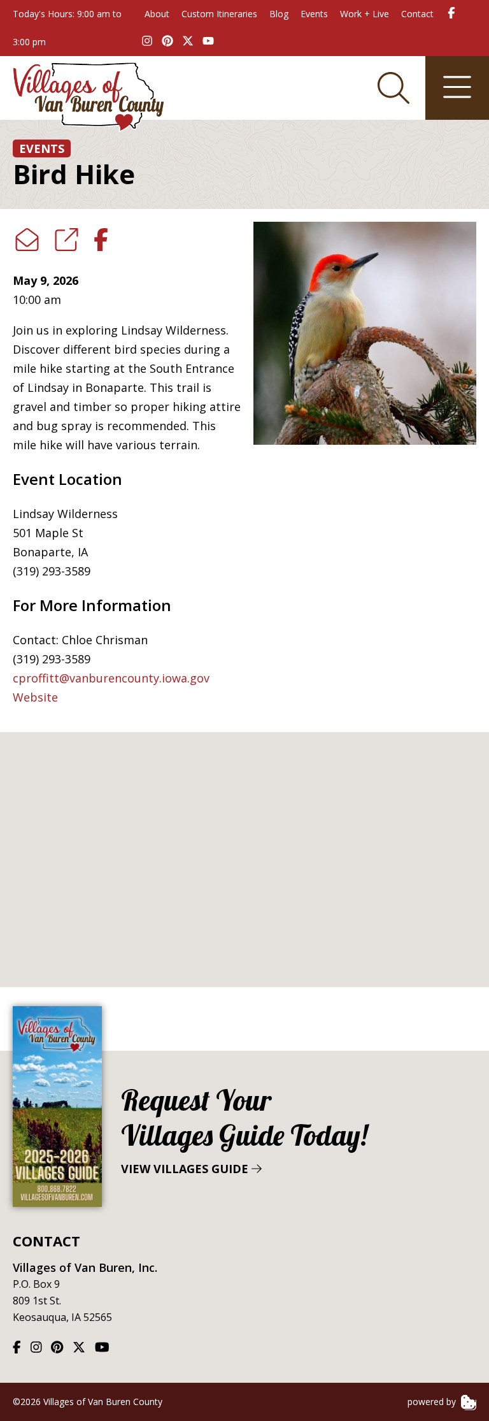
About (157, 14)
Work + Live (364, 14)
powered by (433, 1402)
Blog (278, 14)
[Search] (393, 88)
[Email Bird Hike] (27, 240)
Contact (417, 14)
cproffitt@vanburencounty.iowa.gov (111, 678)
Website (35, 697)
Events (314, 14)
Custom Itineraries (219, 14)
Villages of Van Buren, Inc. (85, 1267)
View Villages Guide (244, 1129)
